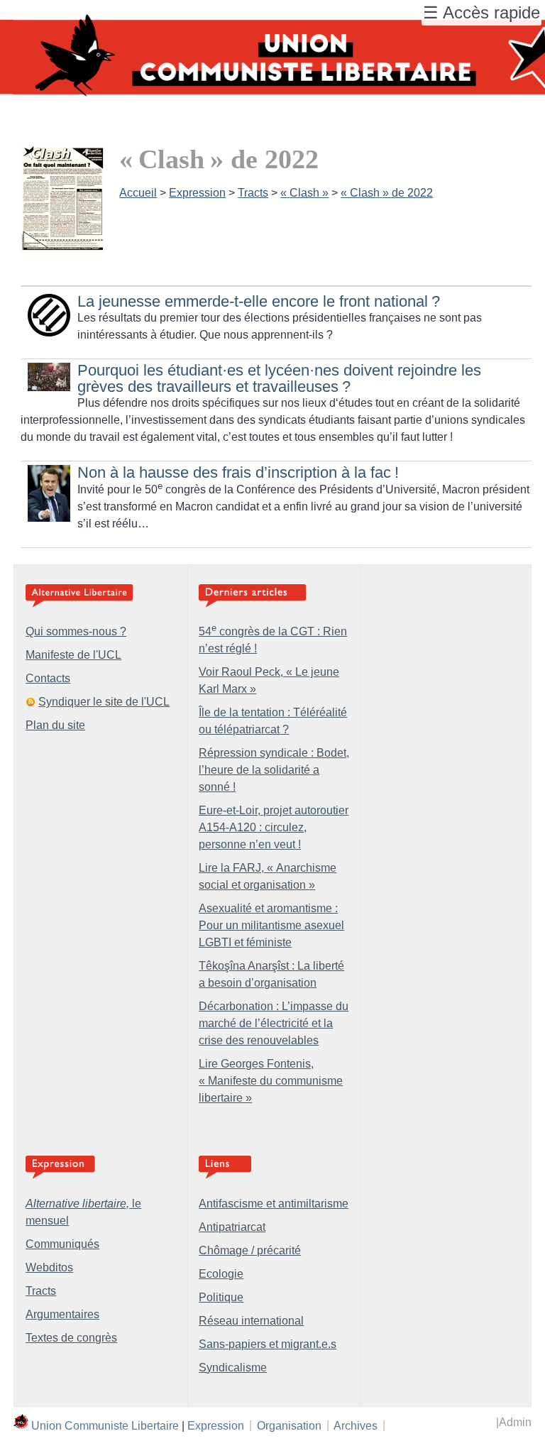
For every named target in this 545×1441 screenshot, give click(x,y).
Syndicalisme (233, 1367)
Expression (197, 193)
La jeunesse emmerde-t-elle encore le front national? (258, 301)
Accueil (138, 193)
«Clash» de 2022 (387, 193)
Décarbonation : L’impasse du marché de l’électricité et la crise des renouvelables (273, 1023)
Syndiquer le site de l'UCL (104, 702)
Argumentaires (62, 1314)
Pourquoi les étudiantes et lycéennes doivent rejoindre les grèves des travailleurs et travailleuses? (279, 378)
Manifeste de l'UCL (73, 655)
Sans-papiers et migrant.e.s (267, 1344)
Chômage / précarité (250, 1250)
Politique (221, 1297)
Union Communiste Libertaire (105, 1425)
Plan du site (55, 725)
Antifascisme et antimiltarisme (273, 1204)
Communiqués (62, 1244)
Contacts (48, 678)
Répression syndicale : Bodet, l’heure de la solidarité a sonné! (274, 770)
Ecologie (221, 1274)
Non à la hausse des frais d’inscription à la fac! (238, 472)
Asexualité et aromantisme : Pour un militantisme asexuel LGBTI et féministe (271, 925)
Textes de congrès (71, 1338)
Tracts (253, 193)
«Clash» (304, 193)
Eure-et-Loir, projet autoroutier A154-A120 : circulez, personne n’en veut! (273, 827)
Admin (515, 1422)
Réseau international (251, 1321)
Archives (356, 1425)
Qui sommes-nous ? (76, 631)
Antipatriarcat (232, 1227)
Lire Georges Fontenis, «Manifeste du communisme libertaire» (271, 1081)
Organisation (289, 1425)
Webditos (49, 1267)
